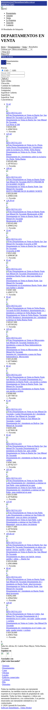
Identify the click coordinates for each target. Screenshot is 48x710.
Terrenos (5, 666)
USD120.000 (11, 361)
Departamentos (14, 47)
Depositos (6, 684)
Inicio (3, 47)
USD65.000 (11, 430)
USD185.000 (11, 163)
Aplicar (4, 78)
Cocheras (6, 680)
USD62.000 (11, 598)
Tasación (9, 23)
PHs (4, 682)
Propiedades (11, 13)
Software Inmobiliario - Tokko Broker (16, 708)
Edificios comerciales (10, 677)
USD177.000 (11, 529)
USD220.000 (11, 195)
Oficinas (5, 673)
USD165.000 (11, 225)
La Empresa (11, 20)
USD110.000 (11, 563)
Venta (8, 18)
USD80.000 (11, 395)
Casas (4, 670)
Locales (5, 675)
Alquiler (9, 16)
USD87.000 (11, 292)
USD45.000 (11, 129)
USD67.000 (11, 464)
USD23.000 (11, 255)
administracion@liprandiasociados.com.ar (18, 2)
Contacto (9, 25)
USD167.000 (11, 324)
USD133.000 (11, 496)
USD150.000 (11, 634)
